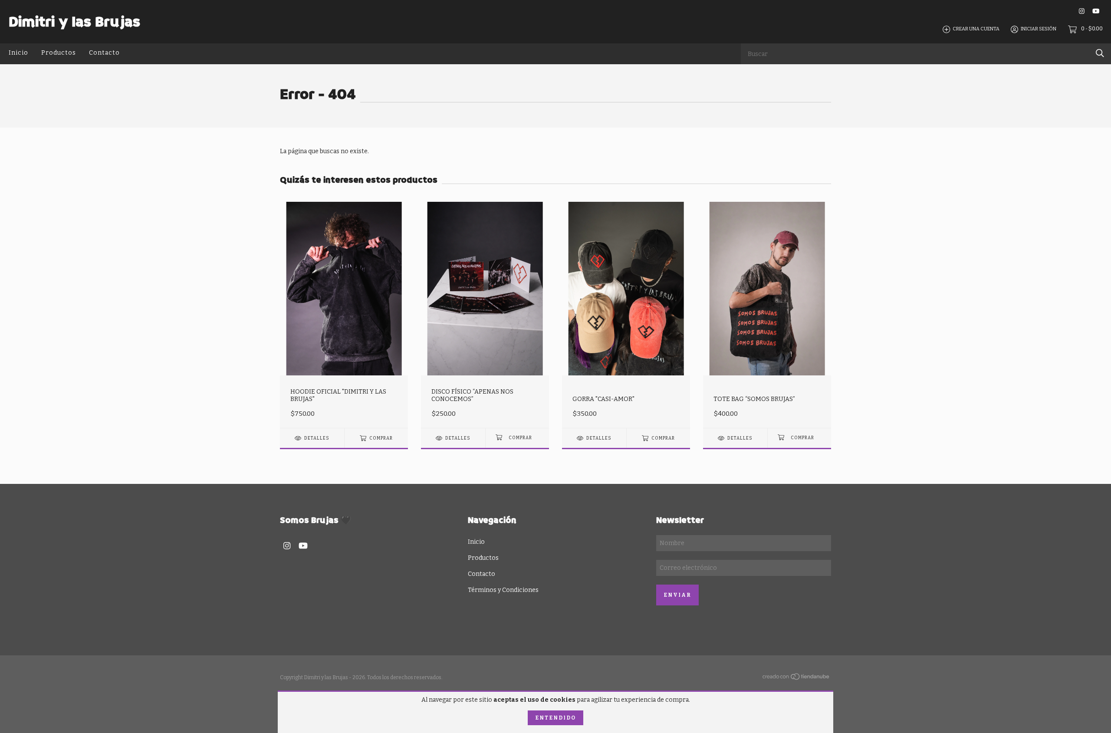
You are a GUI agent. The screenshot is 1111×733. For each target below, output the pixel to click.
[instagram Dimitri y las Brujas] (1081, 11)
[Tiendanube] (796, 678)
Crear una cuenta (976, 29)
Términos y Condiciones (503, 590)
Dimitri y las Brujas (74, 21)
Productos (58, 52)
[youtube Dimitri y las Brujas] (1096, 11)
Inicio (18, 52)
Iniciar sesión (1038, 29)
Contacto (104, 52)
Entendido (555, 718)
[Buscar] (1100, 53)
